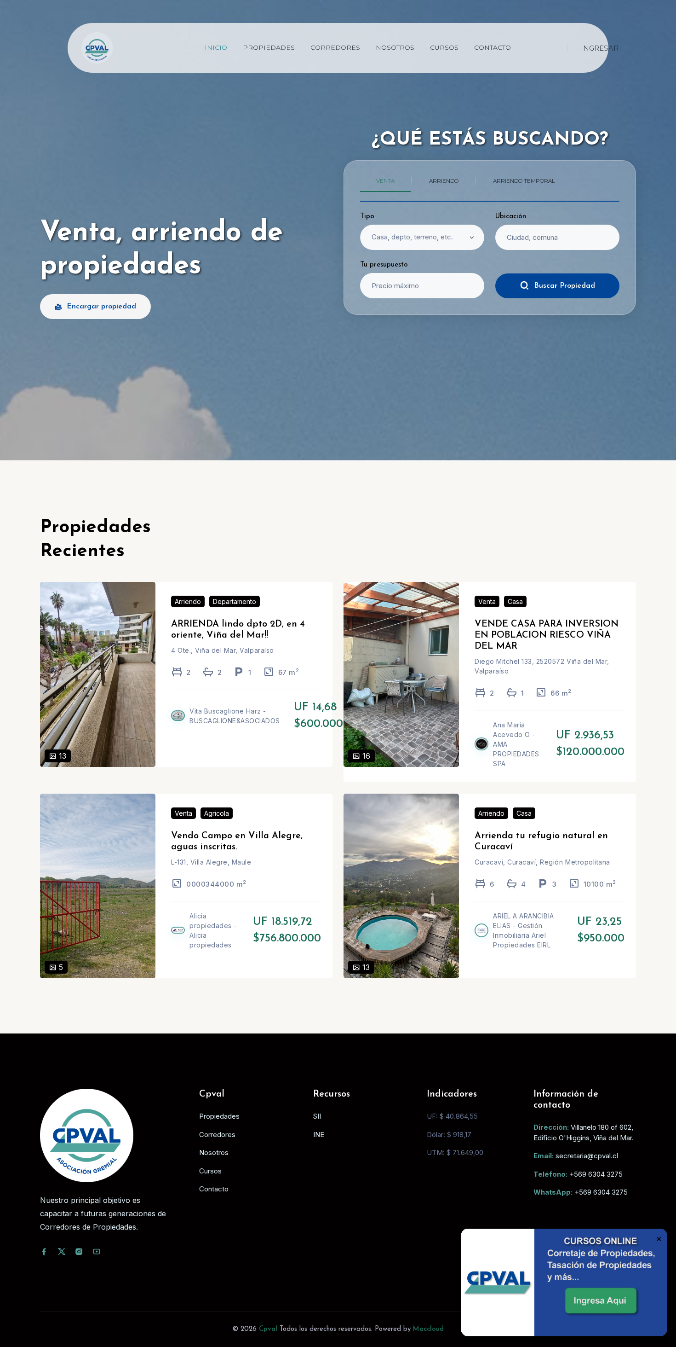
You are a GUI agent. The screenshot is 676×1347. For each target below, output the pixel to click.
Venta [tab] (385, 180)
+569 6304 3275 (596, 1174)
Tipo (367, 216)
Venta (487, 601)
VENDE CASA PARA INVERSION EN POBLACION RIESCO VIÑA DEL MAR (547, 635)
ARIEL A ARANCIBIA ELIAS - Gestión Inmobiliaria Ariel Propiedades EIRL (523, 930)
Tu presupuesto (384, 264)
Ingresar (600, 48)
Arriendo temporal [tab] (524, 180)
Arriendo (188, 601)
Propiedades (269, 47)
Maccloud (428, 1329)
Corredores (335, 47)
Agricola (216, 813)
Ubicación (510, 216)
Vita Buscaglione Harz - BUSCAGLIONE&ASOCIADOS (234, 716)
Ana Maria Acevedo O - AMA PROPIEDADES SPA (516, 744)
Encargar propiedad (101, 306)
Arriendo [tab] (443, 180)
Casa (515, 601)
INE (318, 1134)
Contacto (492, 47)
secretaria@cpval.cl (587, 1155)
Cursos (444, 47)
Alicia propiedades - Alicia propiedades (213, 930)
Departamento (234, 601)
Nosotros (395, 47)
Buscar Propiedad (564, 286)
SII (317, 1116)
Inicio (216, 47)
